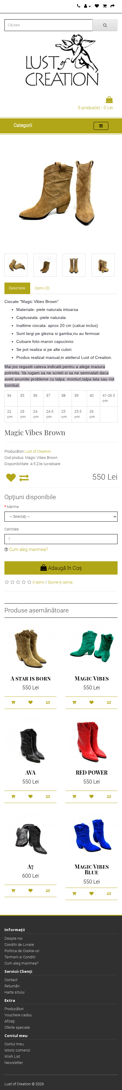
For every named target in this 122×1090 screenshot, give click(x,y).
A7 (30, 866)
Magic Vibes (92, 678)
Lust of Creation (38, 451)
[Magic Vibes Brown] (61, 191)
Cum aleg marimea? (28, 549)
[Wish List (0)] (97, 6)
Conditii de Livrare (19, 944)
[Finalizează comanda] (112, 6)
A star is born (31, 678)
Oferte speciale (17, 1027)
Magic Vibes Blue (92, 869)
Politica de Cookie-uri (21, 951)
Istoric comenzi (17, 1050)
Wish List (12, 1056)
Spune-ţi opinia (60, 582)
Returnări (12, 986)
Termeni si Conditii (20, 957)
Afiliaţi (9, 1021)
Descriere (17, 288)
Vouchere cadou (18, 1015)
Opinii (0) (42, 288)
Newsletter (13, 1062)
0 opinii (38, 582)
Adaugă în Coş (64, 568)
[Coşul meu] (105, 6)
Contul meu (14, 1044)
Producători (14, 1009)
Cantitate (11, 529)
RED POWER (91, 772)
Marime (13, 507)
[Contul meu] (87, 6)
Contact (10, 980)
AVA (30, 772)
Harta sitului (14, 992)
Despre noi (13, 938)
